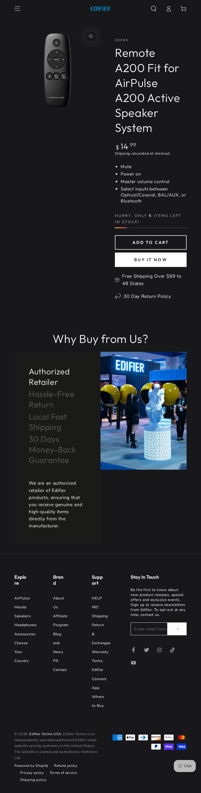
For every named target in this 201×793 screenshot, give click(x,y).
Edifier (121, 40)
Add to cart (150, 242)
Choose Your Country (21, 652)
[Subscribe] (177, 628)
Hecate (20, 607)
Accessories (24, 634)
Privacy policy (32, 772)
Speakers (22, 616)
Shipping (122, 153)
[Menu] (17, 8)
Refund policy (65, 765)
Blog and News (58, 643)
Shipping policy (33, 780)
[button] (153, 8)
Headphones (25, 624)
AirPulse (22, 598)
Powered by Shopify (31, 765)
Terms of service (63, 772)
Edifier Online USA (45, 734)
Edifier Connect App (99, 678)
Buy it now (150, 259)
